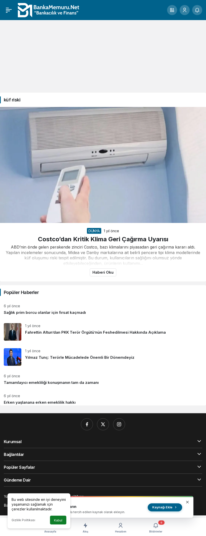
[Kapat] (187, 502)
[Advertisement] (103, 54)
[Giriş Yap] (185, 10)
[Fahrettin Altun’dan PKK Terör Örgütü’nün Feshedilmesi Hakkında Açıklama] (103, 331)
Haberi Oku (103, 272)
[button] (172, 10)
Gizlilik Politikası (23, 520)
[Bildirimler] (197, 10)
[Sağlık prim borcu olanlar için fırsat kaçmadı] (103, 309)
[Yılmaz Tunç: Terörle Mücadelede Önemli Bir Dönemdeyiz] (103, 357)
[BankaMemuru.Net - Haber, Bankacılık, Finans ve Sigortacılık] (49, 9)
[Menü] (9, 10)
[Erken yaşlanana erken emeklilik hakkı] (103, 397)
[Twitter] (103, 424)
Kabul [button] (58, 520)
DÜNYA (94, 231)
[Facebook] (87, 424)
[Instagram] (119, 424)
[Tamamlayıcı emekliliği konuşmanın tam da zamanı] (103, 379)
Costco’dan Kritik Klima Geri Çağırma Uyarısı (103, 239)
